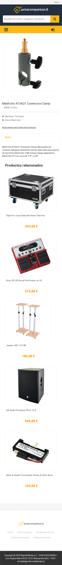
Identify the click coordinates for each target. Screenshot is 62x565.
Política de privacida (20, 537)
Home (10, 532)
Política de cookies (42, 537)
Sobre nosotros (24, 532)
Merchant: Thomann (14, 116)
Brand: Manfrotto (13, 120)
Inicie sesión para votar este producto (19, 127)
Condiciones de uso (45, 532)
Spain (56, 2)
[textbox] (26, 19)
